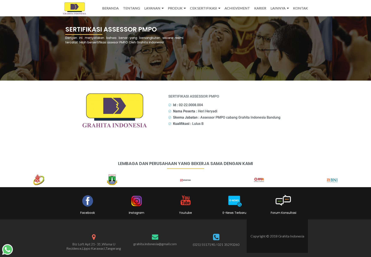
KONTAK (300, 8)
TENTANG (131, 8)
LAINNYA (278, 8)
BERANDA (110, 8)
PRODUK (175, 8)
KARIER (260, 8)
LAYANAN (152, 8)
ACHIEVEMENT (237, 8)
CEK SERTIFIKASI (203, 8)
